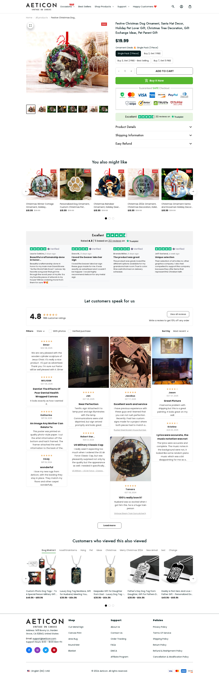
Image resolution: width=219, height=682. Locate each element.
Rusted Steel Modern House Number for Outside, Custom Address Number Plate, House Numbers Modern (130, 430)
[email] (44, 638)
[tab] (106, 218)
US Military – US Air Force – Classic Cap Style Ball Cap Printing (88, 470)
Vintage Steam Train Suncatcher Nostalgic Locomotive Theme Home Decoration (130, 513)
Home (29, 17)
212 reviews (114, 241)
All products (42, 17)
